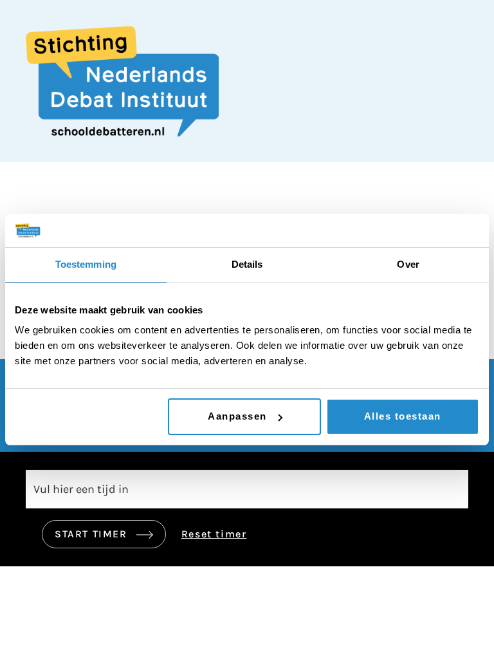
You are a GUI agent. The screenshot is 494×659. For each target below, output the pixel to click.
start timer (93, 534)
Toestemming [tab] (85, 264)
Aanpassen (237, 416)
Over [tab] (408, 264)
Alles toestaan (402, 416)
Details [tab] (247, 264)
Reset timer (214, 534)
